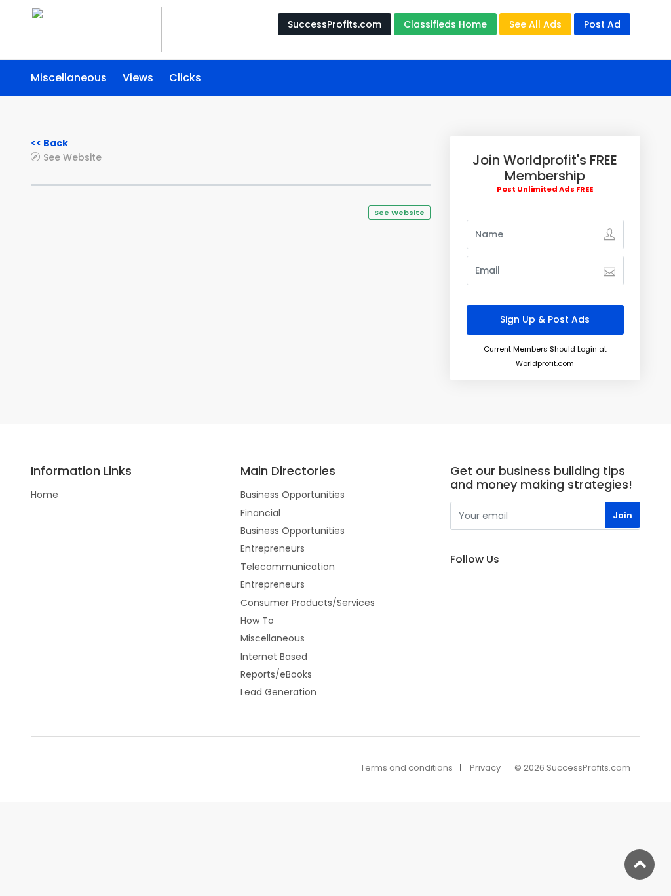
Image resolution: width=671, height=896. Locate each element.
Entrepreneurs (272, 548)
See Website (72, 157)
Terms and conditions (406, 768)
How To (257, 620)
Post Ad (602, 24)
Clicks (185, 77)
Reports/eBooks (276, 674)
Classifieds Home (445, 24)
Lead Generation (278, 692)
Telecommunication (287, 566)
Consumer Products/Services (307, 602)
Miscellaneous (69, 77)
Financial (260, 512)
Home (44, 494)
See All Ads (535, 24)
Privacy (485, 768)
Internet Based (273, 656)
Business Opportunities (292, 494)
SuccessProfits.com (334, 24)
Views (138, 77)
